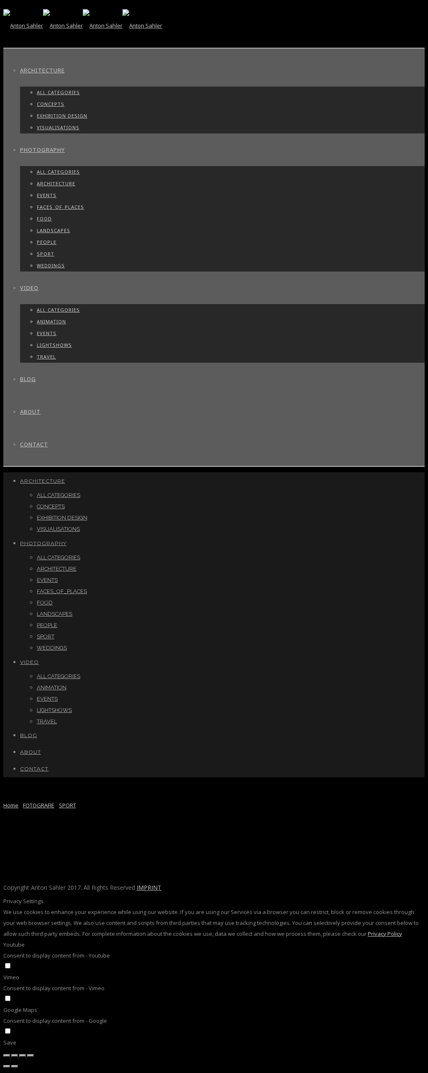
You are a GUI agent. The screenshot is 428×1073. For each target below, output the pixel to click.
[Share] (14, 1055)
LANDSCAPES (53, 230)
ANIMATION (51, 321)
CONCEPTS (50, 104)
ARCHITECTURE (42, 70)
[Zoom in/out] (30, 1055)
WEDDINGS (51, 265)
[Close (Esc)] (6, 1055)
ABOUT (30, 411)
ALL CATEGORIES (58, 92)
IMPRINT (149, 887)
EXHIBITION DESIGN (62, 116)
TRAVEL (46, 356)
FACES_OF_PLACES (60, 207)
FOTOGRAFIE (38, 805)
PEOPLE (46, 242)
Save (9, 1042)
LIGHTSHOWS (54, 345)
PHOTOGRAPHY (42, 150)
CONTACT (34, 444)
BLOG (28, 379)
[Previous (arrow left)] (6, 1066)
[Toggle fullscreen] (22, 1055)
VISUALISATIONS (58, 127)
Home (10, 805)
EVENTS (46, 195)
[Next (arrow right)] (14, 1066)
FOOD (44, 218)
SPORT (45, 254)
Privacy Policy (385, 933)
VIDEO (29, 288)
